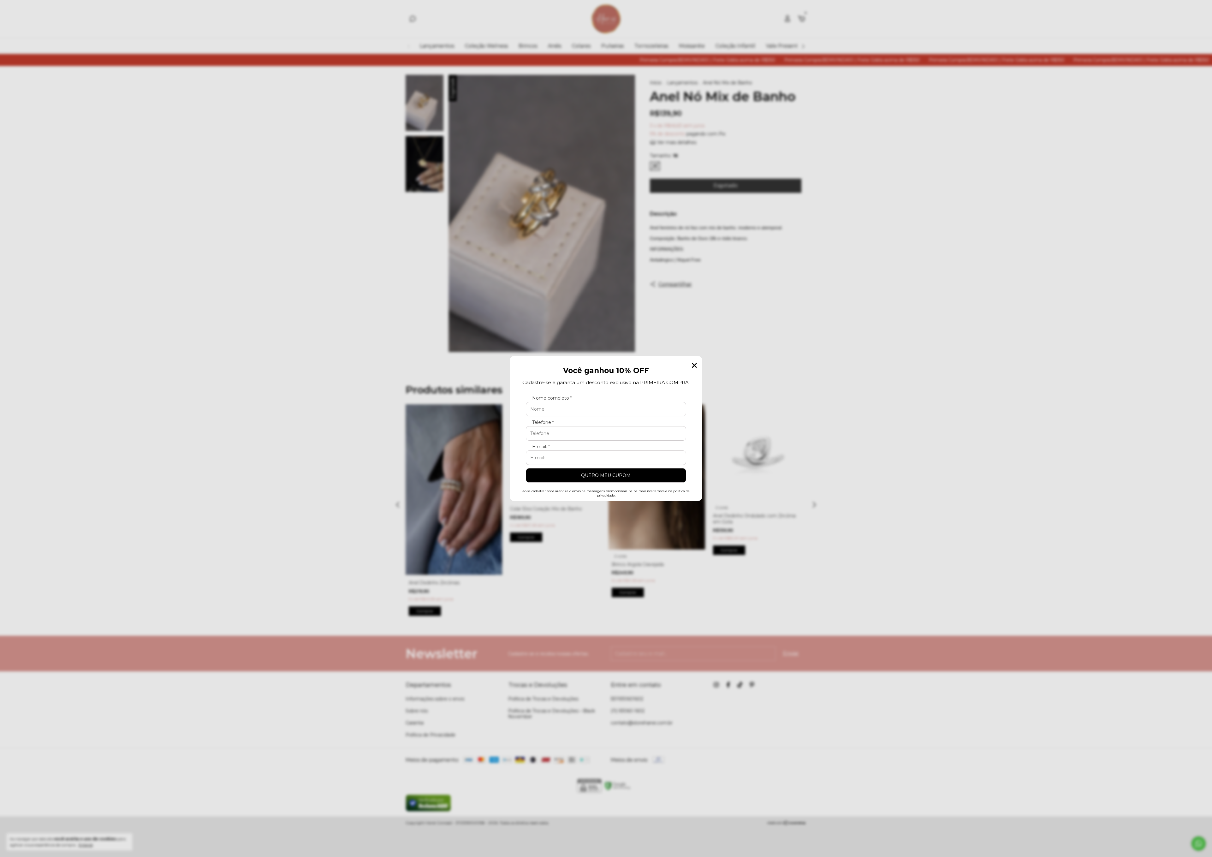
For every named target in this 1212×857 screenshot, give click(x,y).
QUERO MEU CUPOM (606, 475)
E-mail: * (541, 446)
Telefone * (543, 422)
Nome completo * (552, 398)
